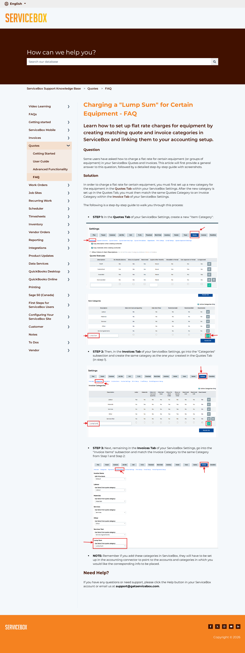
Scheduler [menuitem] (36, 208)
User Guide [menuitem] (41, 161)
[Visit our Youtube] (231, 626)
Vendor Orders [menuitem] (39, 232)
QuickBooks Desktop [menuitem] (44, 271)
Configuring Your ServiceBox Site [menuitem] (41, 317)
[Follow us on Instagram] (224, 626)
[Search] (214, 61)
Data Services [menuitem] (38, 263)
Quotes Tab (123, 188)
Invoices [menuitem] (35, 138)
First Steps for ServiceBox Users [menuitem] (41, 305)
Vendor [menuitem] (34, 350)
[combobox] (119, 61)
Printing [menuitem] (34, 287)
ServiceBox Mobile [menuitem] (42, 130)
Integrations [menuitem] (37, 248)
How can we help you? (61, 52)
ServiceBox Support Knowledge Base (54, 88)
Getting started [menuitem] (40, 122)
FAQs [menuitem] (33, 114)
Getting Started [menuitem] (44, 153)
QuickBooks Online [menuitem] (43, 279)
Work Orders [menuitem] (38, 185)
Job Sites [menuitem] (35, 193)
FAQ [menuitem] (36, 177)
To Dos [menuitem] (34, 342)
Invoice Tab (121, 196)
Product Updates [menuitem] (41, 255)
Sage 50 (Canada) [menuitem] (41, 295)
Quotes (92, 88)
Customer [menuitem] (36, 326)
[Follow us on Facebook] (210, 626)
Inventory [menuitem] (36, 224)
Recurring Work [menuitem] (40, 200)
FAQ (108, 88)
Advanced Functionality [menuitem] (50, 169)
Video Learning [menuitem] (40, 106)
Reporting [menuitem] (36, 240)
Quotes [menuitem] (34, 145)
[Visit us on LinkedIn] (238, 626)
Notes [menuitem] (33, 334)
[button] (69, 107)
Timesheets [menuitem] (37, 216)
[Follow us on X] (217, 626)
